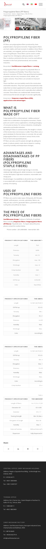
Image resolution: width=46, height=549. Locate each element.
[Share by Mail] (28, 449)
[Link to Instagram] (37, 449)
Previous (2, 24)
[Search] (22, 4)
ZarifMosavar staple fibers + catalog (25, 66)
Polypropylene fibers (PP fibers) (16, 12)
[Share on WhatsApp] (8, 449)
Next (44, 24)
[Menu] (40, 4)
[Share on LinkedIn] (18, 449)
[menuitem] (22, 4)
